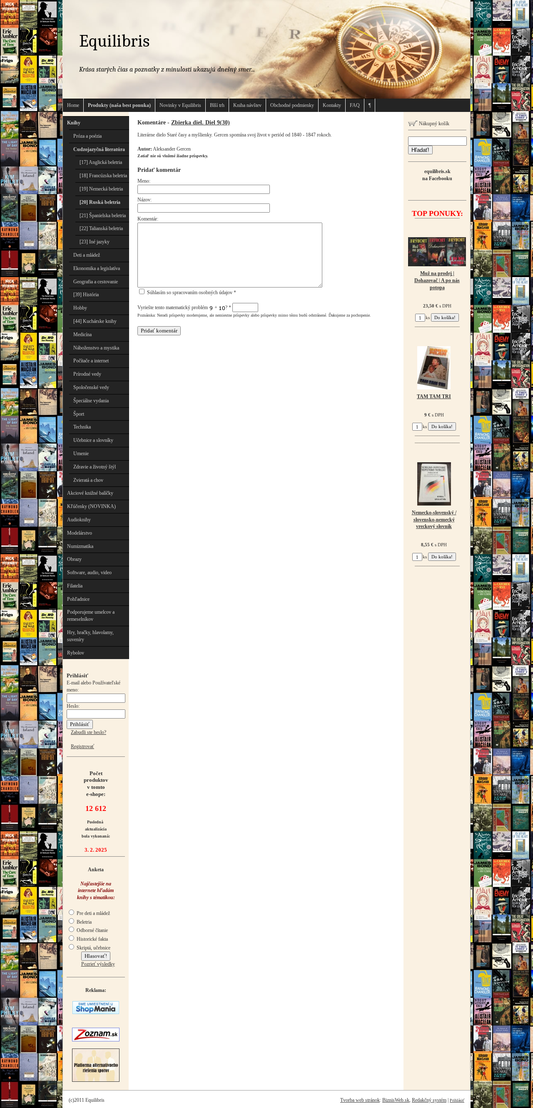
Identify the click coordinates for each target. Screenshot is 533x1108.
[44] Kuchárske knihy (95, 321)
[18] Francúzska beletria (103, 175)
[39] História (86, 294)
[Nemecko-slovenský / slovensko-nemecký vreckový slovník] (434, 503)
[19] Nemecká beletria (101, 189)
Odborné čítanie (91, 930)
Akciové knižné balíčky (90, 493)
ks (428, 317)
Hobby (80, 308)
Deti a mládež (86, 255)
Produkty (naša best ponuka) (119, 105)
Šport (78, 414)
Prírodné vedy (87, 374)
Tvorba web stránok (360, 1100)
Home (73, 105)
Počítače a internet (91, 361)
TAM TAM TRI (434, 396)
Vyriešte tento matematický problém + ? (184, 307)
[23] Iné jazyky (95, 242)
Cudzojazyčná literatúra (99, 149)
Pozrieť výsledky (98, 964)
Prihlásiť (457, 1100)
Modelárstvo (79, 533)
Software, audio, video (89, 572)
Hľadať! (420, 150)
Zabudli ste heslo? (88, 732)
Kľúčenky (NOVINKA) (91, 506)
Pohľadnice (78, 599)
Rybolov (75, 653)
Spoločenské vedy (91, 387)
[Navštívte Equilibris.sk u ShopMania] (95, 1012)
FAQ (355, 105)
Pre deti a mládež (92, 913)
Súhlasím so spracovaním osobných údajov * (191, 292)
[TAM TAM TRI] (434, 387)
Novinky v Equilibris (180, 105)
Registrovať (82, 746)
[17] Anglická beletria (101, 162)
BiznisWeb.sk (395, 1100)
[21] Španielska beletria (103, 215)
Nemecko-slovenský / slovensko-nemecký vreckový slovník (434, 520)
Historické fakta (91, 939)
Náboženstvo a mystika (96, 348)
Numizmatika (80, 546)
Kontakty (332, 105)
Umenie (81, 453)
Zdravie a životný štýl (94, 467)
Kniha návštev (247, 105)
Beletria (83, 922)
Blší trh (217, 105)
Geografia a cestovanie (95, 282)
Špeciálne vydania (91, 401)
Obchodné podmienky (292, 105)
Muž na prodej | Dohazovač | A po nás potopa (437, 280)
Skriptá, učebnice (92, 948)
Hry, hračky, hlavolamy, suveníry (90, 636)
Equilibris (114, 41)
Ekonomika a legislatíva (96, 268)
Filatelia (74, 586)
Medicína (82, 334)
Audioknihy (79, 520)
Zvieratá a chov (88, 480)
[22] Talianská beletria (101, 228)
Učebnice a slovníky (93, 440)
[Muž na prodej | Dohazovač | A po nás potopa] (437, 264)
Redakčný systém (429, 1100)
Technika (82, 427)
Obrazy (74, 559)
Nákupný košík (433, 123)
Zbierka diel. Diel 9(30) (200, 122)
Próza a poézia (87, 136)
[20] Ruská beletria (100, 202)
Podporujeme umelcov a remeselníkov (91, 615)
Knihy (73, 123)
